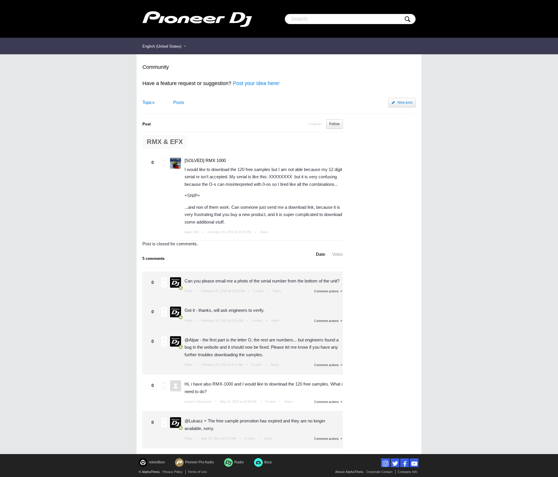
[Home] (197, 19)
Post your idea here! (256, 83)
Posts (178, 102)
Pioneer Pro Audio (199, 462)
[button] (164, 160)
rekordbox (157, 462)
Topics (148, 102)
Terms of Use (197, 472)
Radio (239, 462)
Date (320, 254)
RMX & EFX (165, 141)
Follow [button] (334, 124)
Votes (337, 254)
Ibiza (268, 462)
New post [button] (405, 102)
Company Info (407, 472)
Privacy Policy (172, 472)
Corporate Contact (379, 472)
